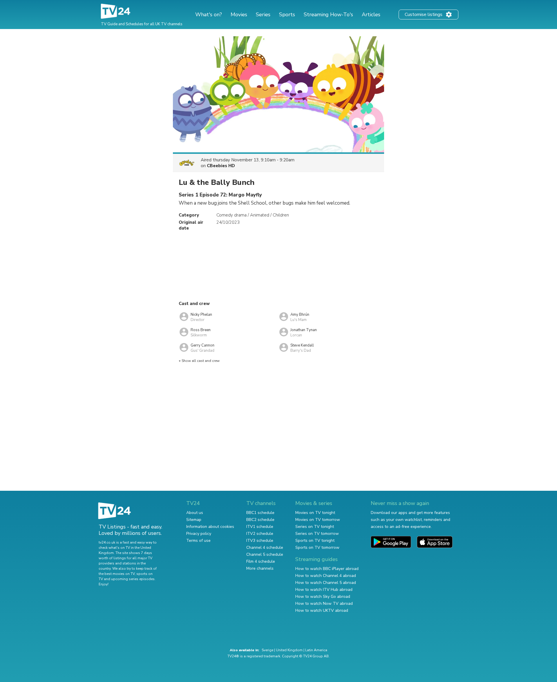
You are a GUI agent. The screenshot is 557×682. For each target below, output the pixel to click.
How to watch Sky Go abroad (322, 596)
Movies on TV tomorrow (317, 519)
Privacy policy (198, 533)
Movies (239, 14)
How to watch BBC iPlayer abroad (327, 568)
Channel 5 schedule (264, 554)
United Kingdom (289, 650)
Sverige (267, 650)
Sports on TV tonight (314, 540)
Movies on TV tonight (315, 512)
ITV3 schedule (259, 540)
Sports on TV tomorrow (317, 547)
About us (194, 512)
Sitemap (193, 519)
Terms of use (198, 540)
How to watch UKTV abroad (321, 610)
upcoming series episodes (133, 579)
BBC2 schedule (260, 519)
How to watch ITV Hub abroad (323, 589)
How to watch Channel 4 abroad (325, 575)
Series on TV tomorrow (317, 533)
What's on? (208, 14)
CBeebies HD (221, 166)
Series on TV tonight (314, 526)
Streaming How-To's (328, 14)
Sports (287, 14)
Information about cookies (210, 526)
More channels (260, 568)
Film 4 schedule (260, 561)
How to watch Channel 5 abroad (325, 582)
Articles (371, 14)
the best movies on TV (117, 573)
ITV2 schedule (259, 533)
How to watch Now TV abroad (324, 603)
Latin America (316, 650)
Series (263, 14)
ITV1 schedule (259, 526)
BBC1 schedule (260, 512)
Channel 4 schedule (264, 547)
